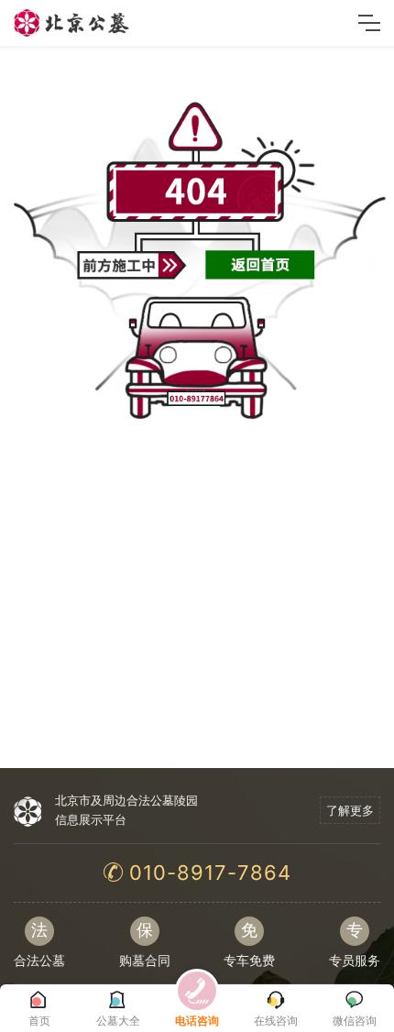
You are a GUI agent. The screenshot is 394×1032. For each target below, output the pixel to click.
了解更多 (350, 810)
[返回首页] (260, 263)
